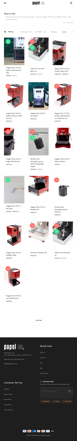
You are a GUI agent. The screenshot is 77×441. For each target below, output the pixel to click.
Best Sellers (39, 32)
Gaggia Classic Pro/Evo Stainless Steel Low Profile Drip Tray (14, 115)
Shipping (6, 389)
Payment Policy (8, 394)
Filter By (10, 32)
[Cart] (71, 3)
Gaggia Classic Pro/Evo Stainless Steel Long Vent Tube (13, 70)
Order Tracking (44, 373)
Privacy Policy (7, 405)
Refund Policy (7, 399)
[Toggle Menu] (5, 3)
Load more (38, 320)
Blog (41, 368)
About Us (42, 352)
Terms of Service (8, 410)
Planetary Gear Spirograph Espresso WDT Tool (61, 209)
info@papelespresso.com (10, 364)
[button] (56, 392)
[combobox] (67, 31)
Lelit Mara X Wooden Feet (38, 253)
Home (64, 22)
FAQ (41, 363)
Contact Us (43, 358)
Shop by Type (24, 32)
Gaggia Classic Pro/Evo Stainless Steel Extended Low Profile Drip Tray (62, 115)
